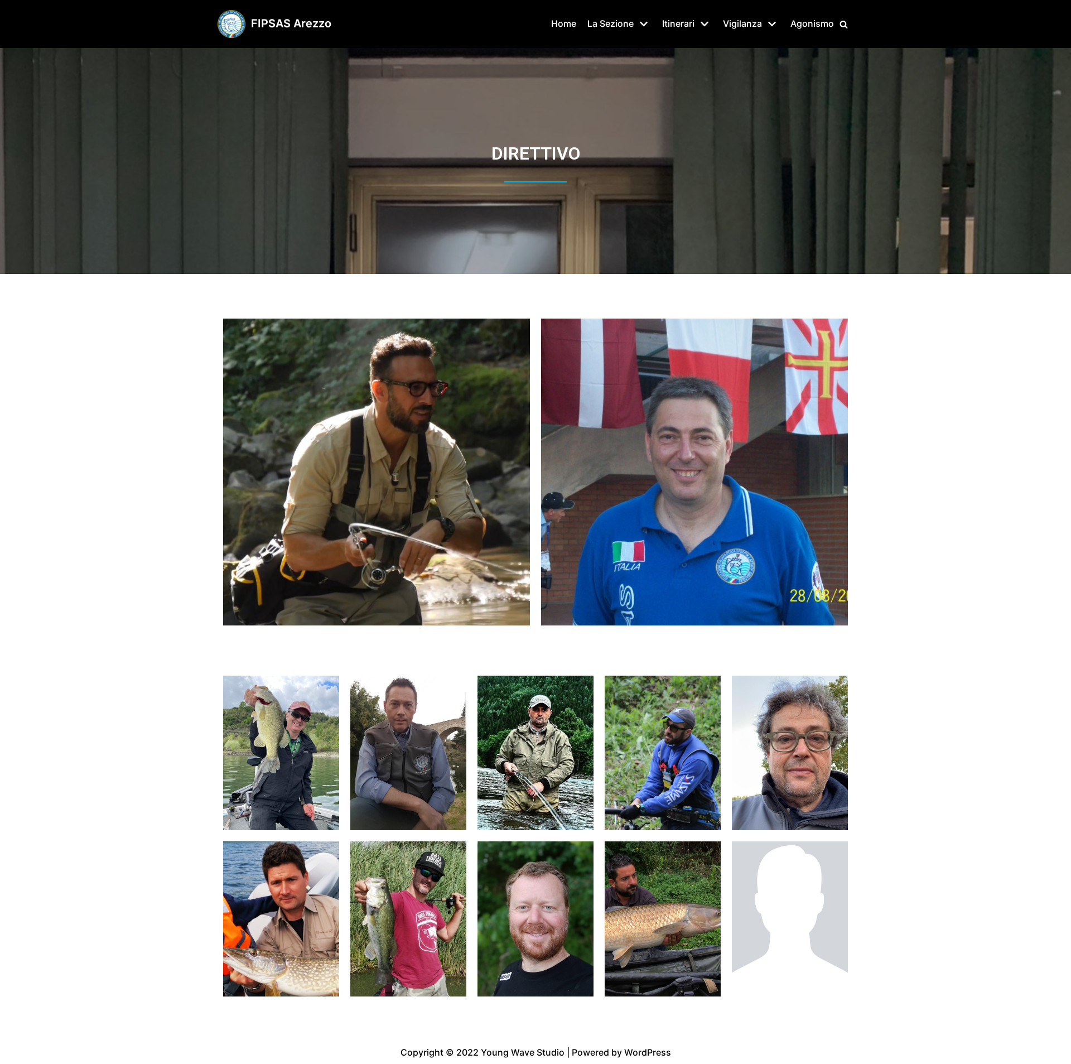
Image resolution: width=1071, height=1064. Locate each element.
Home (563, 23)
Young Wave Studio (523, 1052)
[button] (844, 24)
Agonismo (812, 23)
